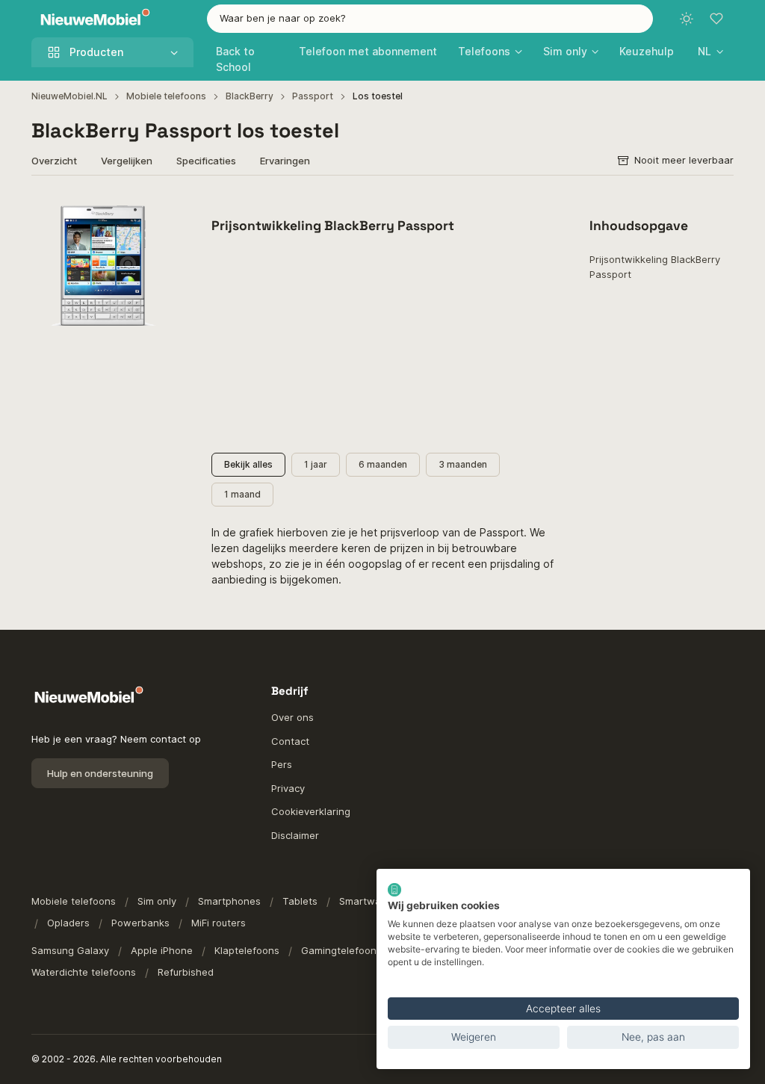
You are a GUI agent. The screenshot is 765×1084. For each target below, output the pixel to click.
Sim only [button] (565, 51)
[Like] (156, 212)
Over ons (292, 717)
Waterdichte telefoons (83, 972)
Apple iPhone (162, 950)
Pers (281, 764)
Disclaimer (295, 835)
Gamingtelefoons (341, 950)
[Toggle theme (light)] (686, 18)
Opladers (68, 923)
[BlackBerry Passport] (103, 265)
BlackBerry (249, 96)
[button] (710, 51)
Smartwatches (373, 901)
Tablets (300, 901)
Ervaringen (285, 161)
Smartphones (229, 901)
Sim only (156, 901)
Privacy (288, 788)
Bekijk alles (248, 464)
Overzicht (54, 161)
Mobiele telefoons (166, 96)
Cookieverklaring (310, 811)
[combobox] (430, 18)
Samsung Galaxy (70, 950)
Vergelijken (126, 161)
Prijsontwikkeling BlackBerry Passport (654, 266)
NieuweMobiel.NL (69, 96)
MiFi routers (218, 923)
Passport (312, 96)
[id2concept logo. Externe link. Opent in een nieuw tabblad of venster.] (394, 889)
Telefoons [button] (484, 51)
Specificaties (206, 161)
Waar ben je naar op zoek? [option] (283, 18)
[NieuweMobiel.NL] (91, 19)
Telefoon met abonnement (368, 51)
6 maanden (383, 464)
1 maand (242, 494)
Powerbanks (140, 923)
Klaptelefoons (246, 950)
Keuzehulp (646, 51)
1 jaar (315, 464)
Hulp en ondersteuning (100, 773)
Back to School (235, 59)
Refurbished (186, 972)
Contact (290, 741)
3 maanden (463, 464)
